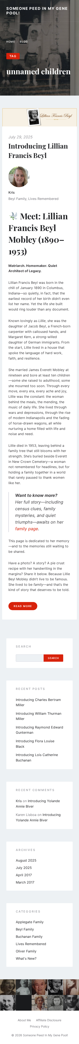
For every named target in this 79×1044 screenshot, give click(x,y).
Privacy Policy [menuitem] (39, 1026)
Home (10, 41)
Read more (23, 606)
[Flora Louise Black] (71, 987)
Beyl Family (17, 199)
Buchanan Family (29, 936)
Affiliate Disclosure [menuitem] (48, 1020)
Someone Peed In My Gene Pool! (37, 10)
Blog (24, 41)
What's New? (26, 958)
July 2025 (24, 868)
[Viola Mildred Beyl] (39, 1003)
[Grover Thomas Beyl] (71, 1003)
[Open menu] (71, 11)
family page (26, 528)
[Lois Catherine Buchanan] (8, 1003)
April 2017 (24, 875)
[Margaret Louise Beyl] (24, 987)
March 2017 (25, 882)
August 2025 (26, 860)
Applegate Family (30, 922)
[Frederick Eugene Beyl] (39, 987)
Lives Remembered (43, 199)
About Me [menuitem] (24, 1020)
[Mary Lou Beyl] (55, 1003)
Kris (11, 192)
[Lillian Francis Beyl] (55, 987)
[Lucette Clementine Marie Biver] (8, 987)
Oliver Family (26, 951)
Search (23, 646)
